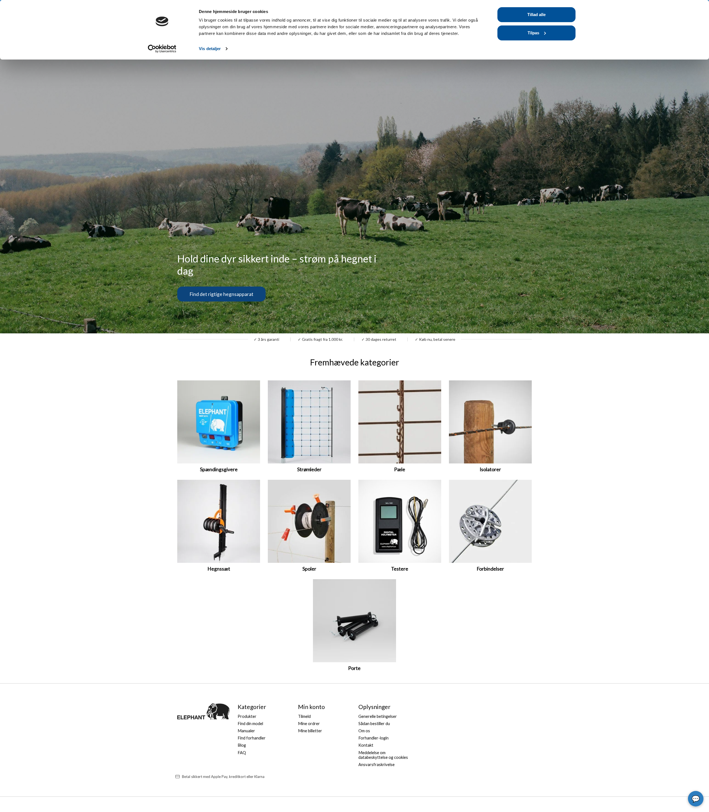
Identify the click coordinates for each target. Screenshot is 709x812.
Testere (399, 569)
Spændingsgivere (219, 469)
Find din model (250, 723)
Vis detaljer (210, 48)
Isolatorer (490, 469)
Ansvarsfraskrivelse (376, 764)
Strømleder (309, 469)
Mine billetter (310, 730)
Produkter (247, 716)
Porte (354, 668)
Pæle (399, 469)
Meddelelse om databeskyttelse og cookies (383, 755)
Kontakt (365, 745)
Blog (242, 745)
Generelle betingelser (377, 716)
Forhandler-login (373, 738)
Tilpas (533, 32)
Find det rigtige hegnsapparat (221, 294)
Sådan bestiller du (374, 723)
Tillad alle (536, 14)
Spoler (309, 569)
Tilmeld (304, 716)
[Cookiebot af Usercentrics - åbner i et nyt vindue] (162, 49)
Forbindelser (490, 569)
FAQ (242, 752)
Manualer (246, 730)
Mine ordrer (309, 723)
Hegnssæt (218, 569)
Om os (364, 730)
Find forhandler (252, 738)
